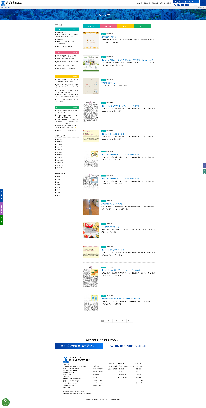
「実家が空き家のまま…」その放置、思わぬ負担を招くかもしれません (67, 80)
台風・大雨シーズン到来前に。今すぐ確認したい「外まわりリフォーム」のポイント (67, 85)
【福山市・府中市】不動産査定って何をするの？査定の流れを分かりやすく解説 (67, 95)
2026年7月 (59, 141)
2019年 (58, 195)
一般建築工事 (122, 374)
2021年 (58, 190)
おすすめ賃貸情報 (112, 369)
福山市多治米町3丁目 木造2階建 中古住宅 (67, 69)
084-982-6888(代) (74, 368)
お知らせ (92, 26)
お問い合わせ (139, 377)
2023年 (58, 184)
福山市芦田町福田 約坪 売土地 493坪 (67, 62)
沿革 (137, 371)
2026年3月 (59, 152)
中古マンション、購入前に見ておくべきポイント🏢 (67, 100)
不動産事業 (147, 3)
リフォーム (122, 371)
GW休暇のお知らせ (62, 39)
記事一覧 (7, 7)
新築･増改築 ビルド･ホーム (126, 366)
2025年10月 (60, 165)
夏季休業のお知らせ (62, 32)
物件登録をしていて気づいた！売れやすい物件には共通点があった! (67, 116)
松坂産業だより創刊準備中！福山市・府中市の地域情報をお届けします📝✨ (67, 126)
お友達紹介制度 (97, 385)
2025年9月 (59, 168)
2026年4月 (59, 149)
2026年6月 (59, 144)
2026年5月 (59, 147)
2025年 (58, 179)
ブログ (143, 26)
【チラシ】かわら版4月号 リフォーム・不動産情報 (66, 42)
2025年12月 (60, 160)
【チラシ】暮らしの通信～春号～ (66, 46)
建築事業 (139, 3)
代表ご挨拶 (139, 366)
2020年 (58, 192)
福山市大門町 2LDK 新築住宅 (65, 58)
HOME (134, 3)
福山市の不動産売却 (98, 369)
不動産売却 (96, 374)
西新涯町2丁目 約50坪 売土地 (65, 65)
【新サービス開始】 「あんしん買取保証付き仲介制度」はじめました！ (67, 35)
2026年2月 (59, 155)
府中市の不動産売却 (98, 371)
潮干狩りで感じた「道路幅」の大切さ (67, 130)
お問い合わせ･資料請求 (185, 2)
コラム (126, 26)
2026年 (58, 177)
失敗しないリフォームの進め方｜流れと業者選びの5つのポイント (67, 91)
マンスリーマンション (99, 383)
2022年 (58, 187)
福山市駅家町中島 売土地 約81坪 (66, 56)
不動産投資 (96, 377)
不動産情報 (155, 3)
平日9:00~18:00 (130, 346)
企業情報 (162, 3)
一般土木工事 (122, 377)
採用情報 (168, 3)
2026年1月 (59, 157)
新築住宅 (121, 369)
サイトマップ (139, 380)
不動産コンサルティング (99, 380)
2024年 (58, 182)
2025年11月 (60, 162)
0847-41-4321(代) (74, 381)
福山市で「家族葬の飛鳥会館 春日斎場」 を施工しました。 (67, 111)
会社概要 (138, 369)
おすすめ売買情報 (112, 366)
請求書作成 (139, 383)
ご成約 (109, 26)
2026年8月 (59, 139)
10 (128, 321)
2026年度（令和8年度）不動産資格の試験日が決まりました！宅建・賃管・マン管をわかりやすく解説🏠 (67, 121)
